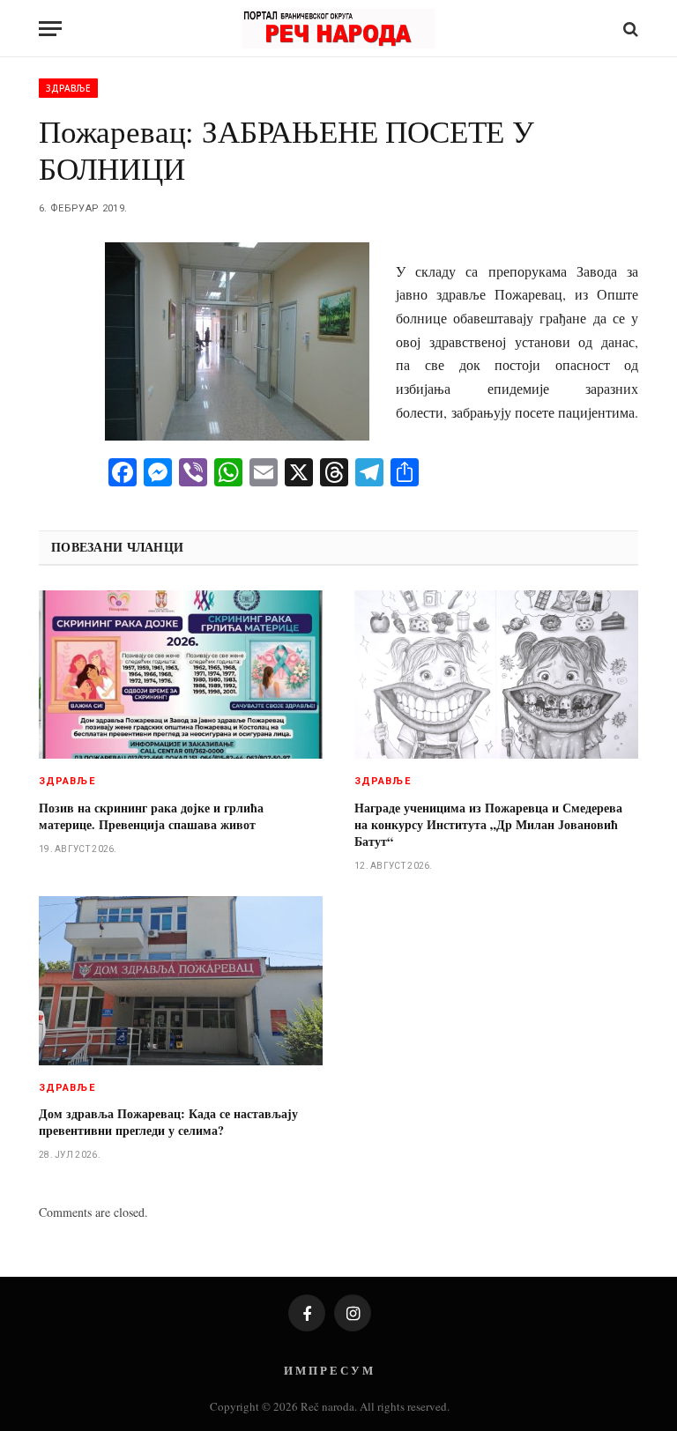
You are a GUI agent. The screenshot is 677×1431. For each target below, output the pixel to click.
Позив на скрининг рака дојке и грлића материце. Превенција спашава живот (151, 816)
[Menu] (50, 28)
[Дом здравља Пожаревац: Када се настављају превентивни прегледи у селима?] (181, 980)
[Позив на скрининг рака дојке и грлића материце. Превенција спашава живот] (181, 675)
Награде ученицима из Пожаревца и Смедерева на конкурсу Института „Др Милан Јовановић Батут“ (488, 824)
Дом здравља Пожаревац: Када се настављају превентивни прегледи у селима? (168, 1121)
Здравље (68, 88)
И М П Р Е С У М (328, 1369)
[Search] (629, 28)
